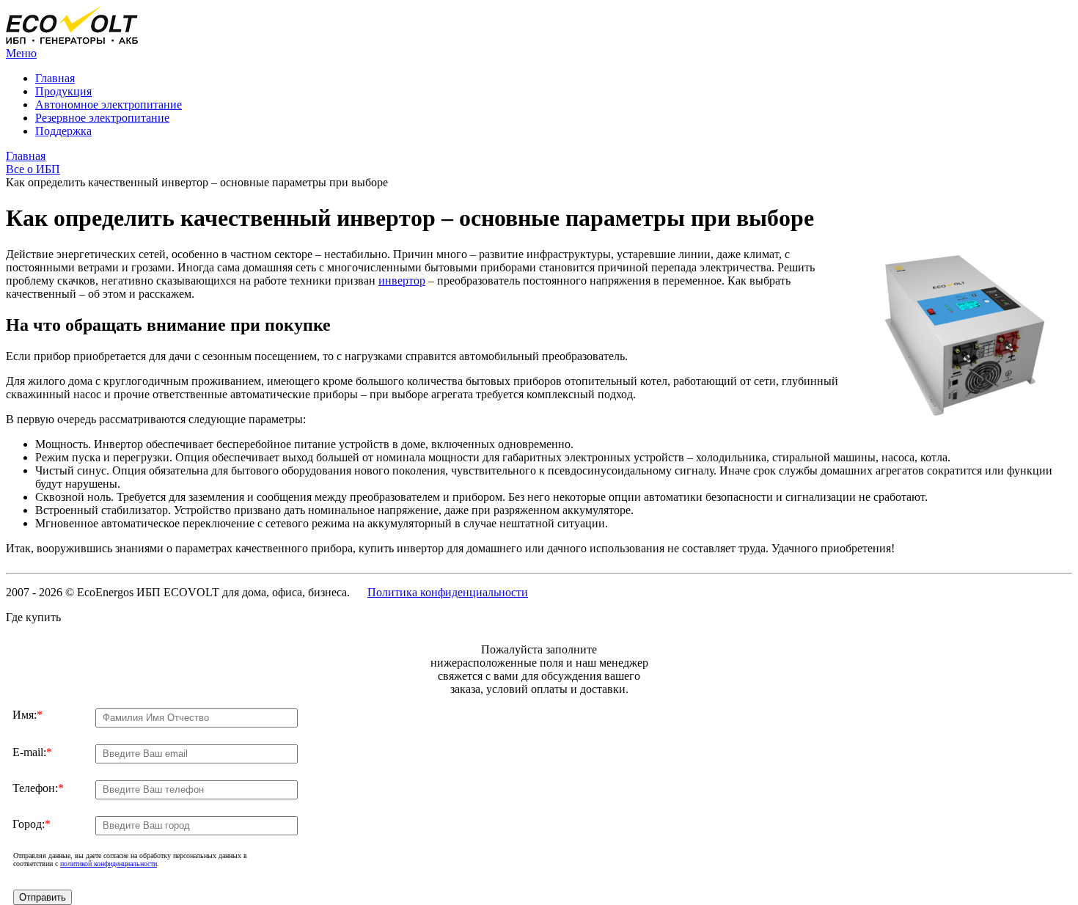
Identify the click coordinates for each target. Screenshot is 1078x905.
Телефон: (38, 788)
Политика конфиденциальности (447, 592)
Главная (55, 78)
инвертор (401, 280)
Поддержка (63, 131)
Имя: (27, 714)
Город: (31, 824)
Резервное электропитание (102, 117)
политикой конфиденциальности (108, 864)
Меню (21, 53)
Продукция (63, 91)
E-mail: (32, 752)
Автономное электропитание (108, 104)
